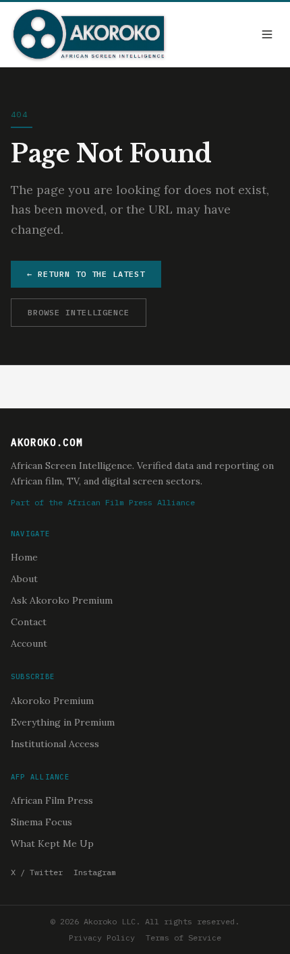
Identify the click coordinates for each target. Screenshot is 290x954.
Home (24, 557)
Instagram (95, 872)
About (24, 579)
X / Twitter (37, 872)
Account (29, 643)
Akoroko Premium (52, 701)
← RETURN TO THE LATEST (86, 274)
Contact (29, 622)
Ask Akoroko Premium (62, 600)
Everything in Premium (63, 722)
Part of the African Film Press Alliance (103, 502)
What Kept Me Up (52, 843)
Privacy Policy (102, 937)
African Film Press (52, 800)
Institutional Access (55, 744)
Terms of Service (183, 937)
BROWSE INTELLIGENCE (78, 312)
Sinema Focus (41, 822)
